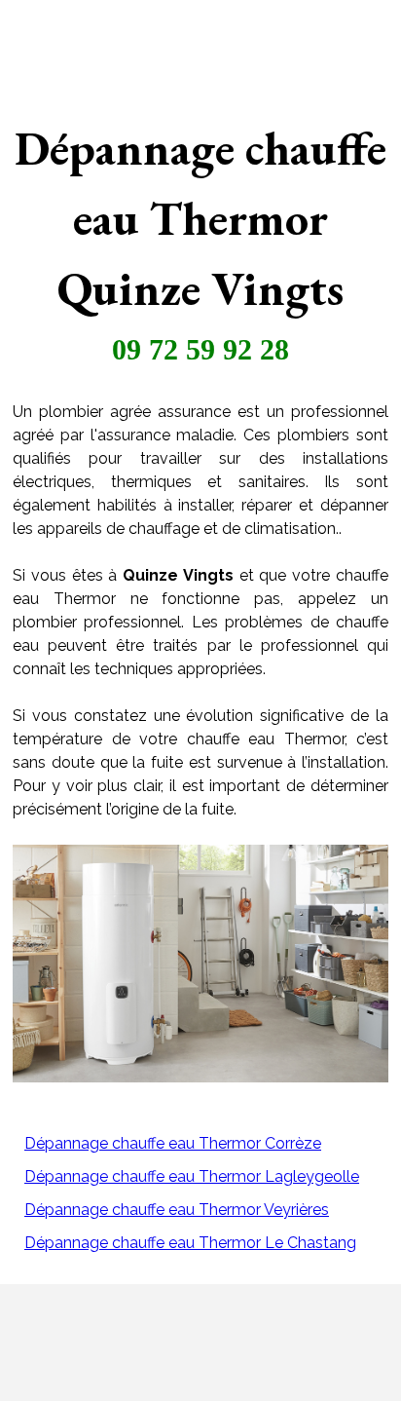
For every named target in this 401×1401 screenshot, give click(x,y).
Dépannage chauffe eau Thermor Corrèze (172, 1143)
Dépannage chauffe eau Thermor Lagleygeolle (191, 1176)
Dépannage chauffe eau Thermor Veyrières (176, 1209)
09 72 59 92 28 (200, 349)
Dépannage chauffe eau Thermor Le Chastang (190, 1242)
